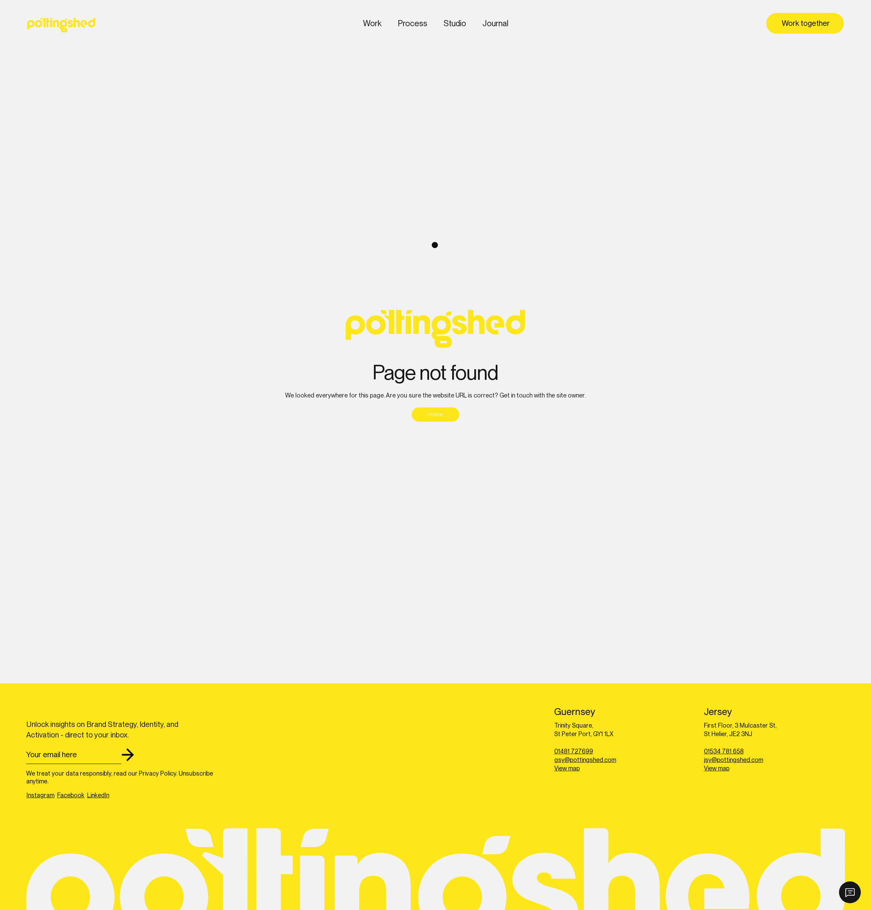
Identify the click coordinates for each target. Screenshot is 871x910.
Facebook (70, 795)
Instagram (40, 795)
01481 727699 (573, 751)
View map (567, 768)
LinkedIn (98, 795)
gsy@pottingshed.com (585, 759)
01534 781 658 (724, 751)
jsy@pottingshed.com (733, 759)
